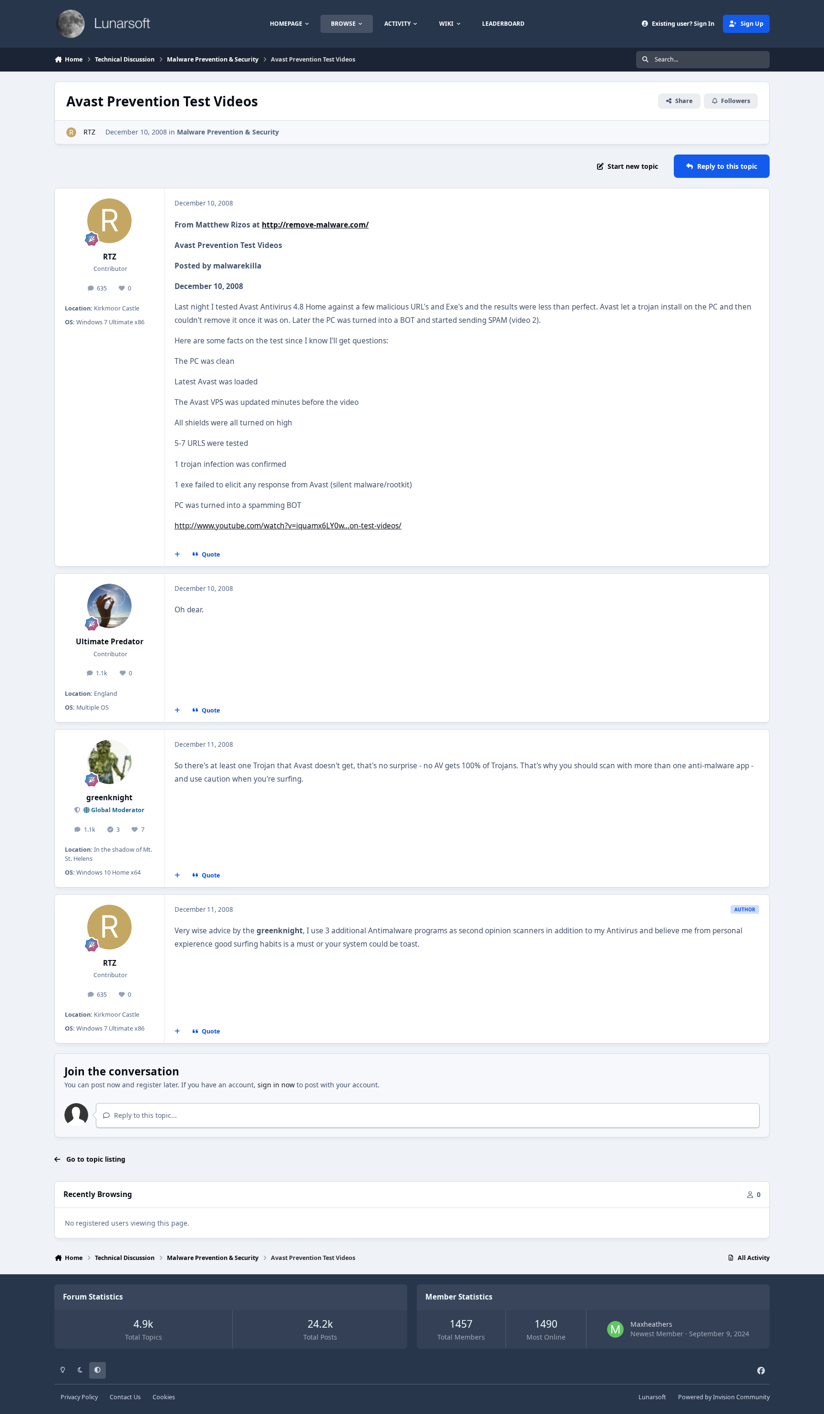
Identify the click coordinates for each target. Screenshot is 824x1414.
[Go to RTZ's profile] (71, 132)
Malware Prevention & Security (228, 131)
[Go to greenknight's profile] (109, 762)
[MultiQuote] (177, 554)
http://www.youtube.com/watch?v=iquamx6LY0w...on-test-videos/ (288, 526)
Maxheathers (651, 1324)
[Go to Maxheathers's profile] (615, 1329)
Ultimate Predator (110, 642)
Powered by (724, 1397)
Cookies (164, 1397)
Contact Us (125, 1397)
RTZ (88, 131)
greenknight (109, 798)
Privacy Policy (79, 1397)
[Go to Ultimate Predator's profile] (109, 606)
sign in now (276, 1084)
